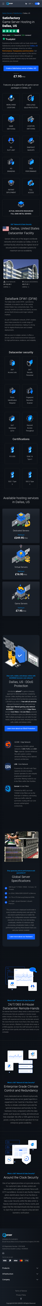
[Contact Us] (3, 1253)
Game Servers (7, 13)
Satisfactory (18, 13)
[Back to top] (21, 1298)
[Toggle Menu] (3, 3)
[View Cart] (26, 3)
